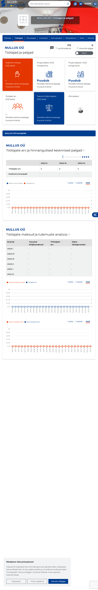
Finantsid (43, 38)
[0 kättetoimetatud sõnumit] (52, 47)
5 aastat (79, 183)
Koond (91, 38)
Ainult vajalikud (37, 581)
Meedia (7, 38)
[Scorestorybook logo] (13, 3)
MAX (88, 183)
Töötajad (18, 38)
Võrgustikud (70, 38)
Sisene (88, 4)
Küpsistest (16, 581)
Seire (82, 38)
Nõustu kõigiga (58, 581)
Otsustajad (31, 38)
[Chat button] (75, 4)
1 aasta (70, 183)
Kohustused (56, 38)
